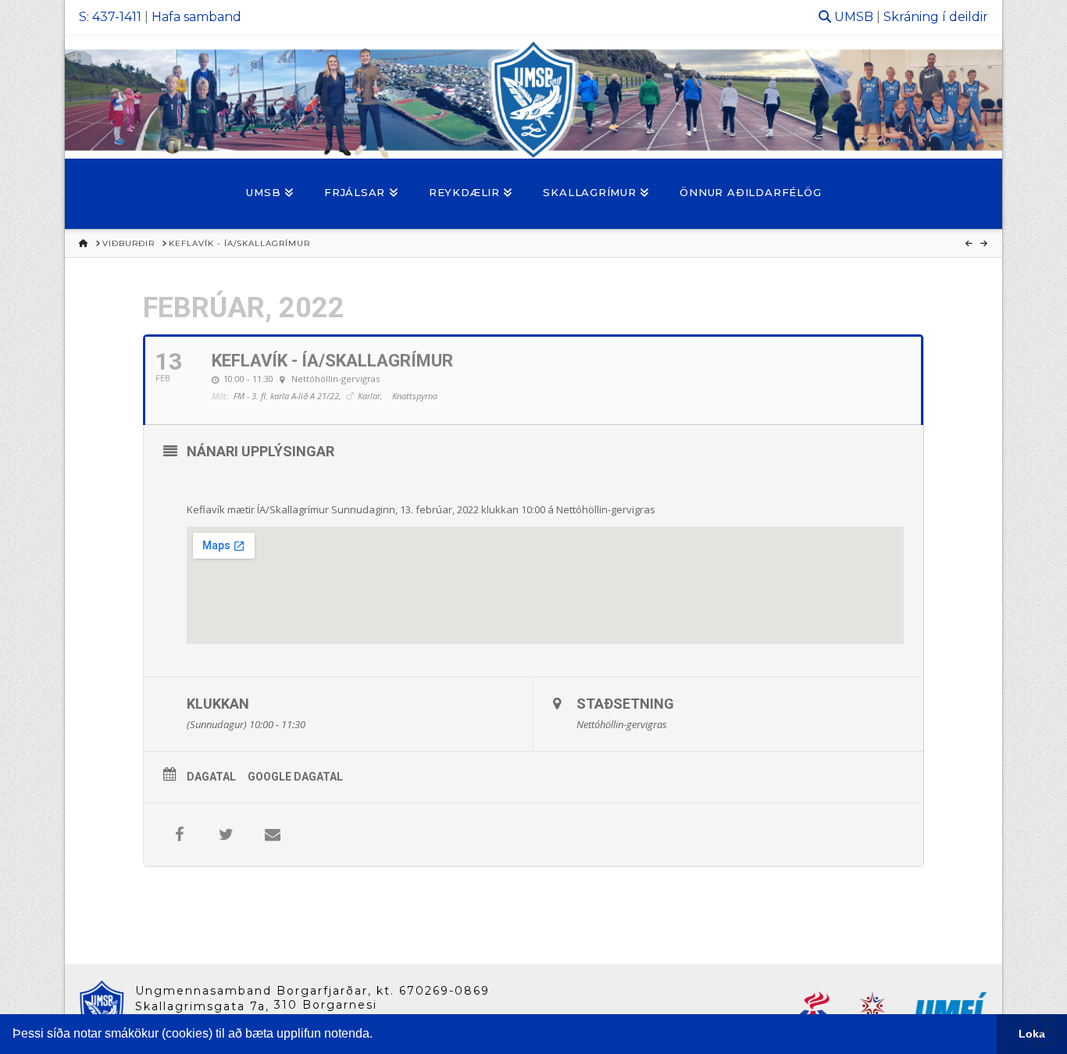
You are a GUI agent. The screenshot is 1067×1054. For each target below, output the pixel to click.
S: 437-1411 (110, 16)
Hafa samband (196, 16)
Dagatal (211, 776)
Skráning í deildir (935, 16)
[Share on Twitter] (225, 834)
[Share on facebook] (178, 834)
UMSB (853, 16)
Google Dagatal (295, 776)
